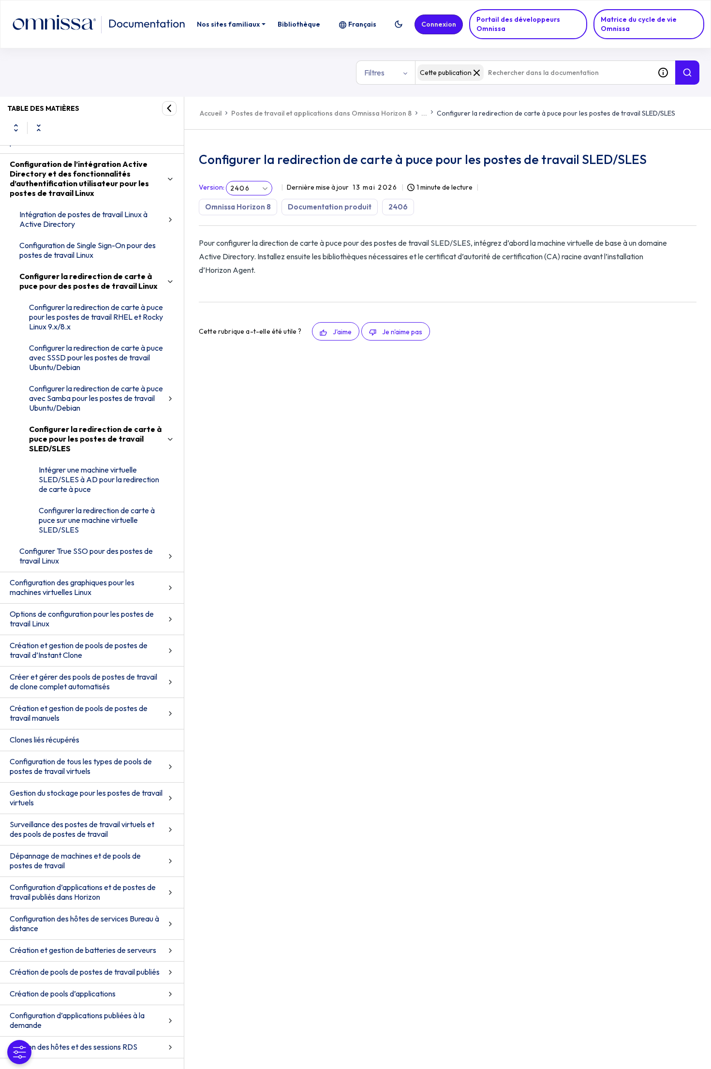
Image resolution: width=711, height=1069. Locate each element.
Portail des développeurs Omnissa (518, 24)
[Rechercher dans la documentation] (687, 72)
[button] (398, 24)
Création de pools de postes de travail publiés (85, 972)
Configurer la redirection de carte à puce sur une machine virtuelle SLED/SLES (97, 519)
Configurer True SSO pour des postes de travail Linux (86, 555)
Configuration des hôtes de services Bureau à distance (84, 923)
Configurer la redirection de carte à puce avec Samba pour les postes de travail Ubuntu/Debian (96, 398)
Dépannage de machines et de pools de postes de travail (75, 860)
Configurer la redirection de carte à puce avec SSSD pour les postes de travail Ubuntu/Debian (96, 357)
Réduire (38, 127)
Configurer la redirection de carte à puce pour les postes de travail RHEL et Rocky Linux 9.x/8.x (96, 316)
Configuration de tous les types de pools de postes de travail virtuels (81, 766)
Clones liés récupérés (44, 739)
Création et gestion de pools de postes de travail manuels (79, 713)
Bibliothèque (299, 24)
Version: (211, 187)
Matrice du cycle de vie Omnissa (639, 24)
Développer (16, 127)
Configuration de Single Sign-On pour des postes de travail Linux (87, 250)
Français (362, 24)
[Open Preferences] (19, 1052)
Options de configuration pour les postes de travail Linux (82, 618)
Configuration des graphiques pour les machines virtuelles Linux (72, 587)
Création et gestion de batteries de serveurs (83, 950)
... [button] (424, 113)
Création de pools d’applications (63, 993)
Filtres (374, 72)
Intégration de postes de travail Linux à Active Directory (83, 219)
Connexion (438, 24)
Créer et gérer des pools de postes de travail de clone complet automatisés (83, 681)
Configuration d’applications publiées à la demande (77, 1020)
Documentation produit (329, 206)
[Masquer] (169, 108)
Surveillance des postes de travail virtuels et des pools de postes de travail (82, 829)
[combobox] (533, 72)
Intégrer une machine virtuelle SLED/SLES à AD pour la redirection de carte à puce (99, 479)
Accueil (211, 113)
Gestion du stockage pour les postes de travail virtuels (86, 797)
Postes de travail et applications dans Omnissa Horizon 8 (321, 113)
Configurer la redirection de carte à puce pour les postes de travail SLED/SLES (95, 438)
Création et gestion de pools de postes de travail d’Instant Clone (79, 650)
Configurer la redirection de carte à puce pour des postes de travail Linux (88, 281)
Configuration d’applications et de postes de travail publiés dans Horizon (83, 892)
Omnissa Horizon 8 (238, 206)
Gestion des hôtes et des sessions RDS (73, 1047)
